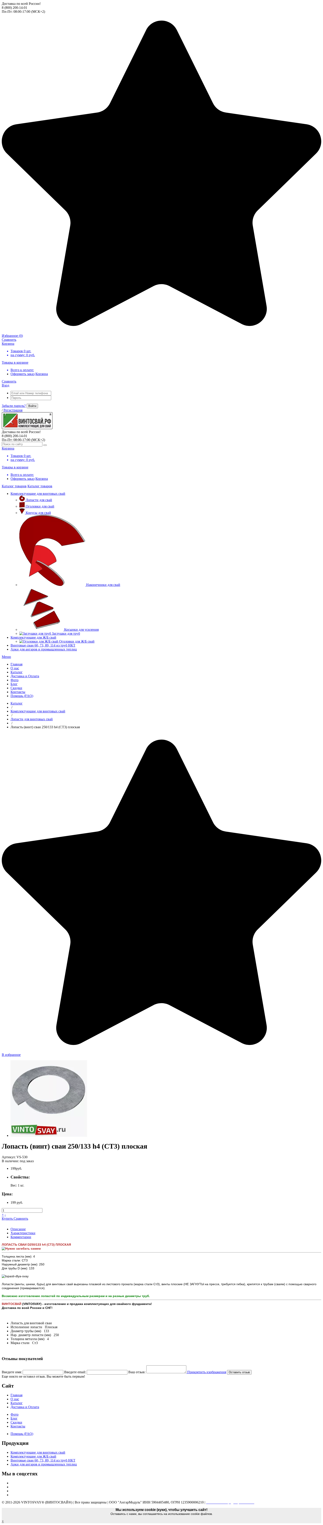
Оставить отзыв (239, 1372)
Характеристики (23, 1233)
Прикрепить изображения (206, 1372)
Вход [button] (5, 385)
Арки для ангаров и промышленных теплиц (44, 649)
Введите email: (75, 1372)
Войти (32, 406)
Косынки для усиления (81, 629)
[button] (6, 657)
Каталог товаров (14, 486)
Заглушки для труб (66, 633)
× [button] (3, 1521)
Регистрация (13, 410)
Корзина (41, 374)
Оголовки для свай (40, 506)
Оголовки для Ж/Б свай (76, 641)
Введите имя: (12, 1372)
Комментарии (21, 1237)
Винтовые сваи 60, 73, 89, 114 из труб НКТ (43, 645)
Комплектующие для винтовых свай (38, 493)
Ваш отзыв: (136, 1372)
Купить (8, 1218)
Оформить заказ (22, 374)
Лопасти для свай (39, 500)
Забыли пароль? (14, 406)
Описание (18, 1229)
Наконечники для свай (103, 585)
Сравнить (21, 1218)
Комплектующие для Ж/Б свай (33, 637)
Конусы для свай (38, 513)
